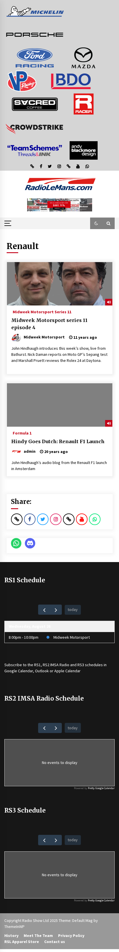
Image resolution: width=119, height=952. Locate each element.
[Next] (56, 610)
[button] (96, 223)
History (11, 935)
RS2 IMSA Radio (56, 664)
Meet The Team (38, 935)
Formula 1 (22, 432)
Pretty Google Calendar (101, 788)
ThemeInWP (14, 926)
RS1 (37, 664)
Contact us (54, 941)
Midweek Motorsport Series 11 (42, 311)
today (73, 609)
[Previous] (44, 610)
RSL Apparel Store (21, 941)
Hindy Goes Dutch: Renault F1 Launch (58, 441)
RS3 (80, 664)
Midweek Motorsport (71, 637)
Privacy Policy (71, 935)
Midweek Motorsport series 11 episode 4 (49, 323)
